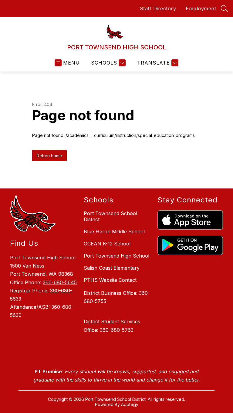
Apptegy (129, 404)
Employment (201, 8)
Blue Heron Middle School (114, 231)
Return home (49, 155)
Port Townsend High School (116, 256)
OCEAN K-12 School (107, 244)
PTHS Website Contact (110, 280)
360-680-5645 (60, 282)
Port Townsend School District (110, 216)
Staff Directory (158, 8)
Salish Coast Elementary (112, 268)
